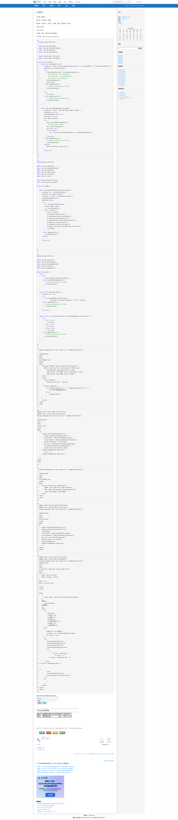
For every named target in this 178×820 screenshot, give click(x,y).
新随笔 (52, 5)
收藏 (110, 753)
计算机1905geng (45, 737)
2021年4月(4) (121, 83)
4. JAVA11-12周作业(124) (124, 97)
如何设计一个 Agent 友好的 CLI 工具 (46, 811)
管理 (73, 5)
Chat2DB (77, 2)
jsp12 (43, 749)
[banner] (37, 2)
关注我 (48, 732)
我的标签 (120, 62)
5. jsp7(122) (121, 99)
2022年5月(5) (121, 70)
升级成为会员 (105, 744)
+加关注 (38, 744)
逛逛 (62, 763)
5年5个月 (124, 18)
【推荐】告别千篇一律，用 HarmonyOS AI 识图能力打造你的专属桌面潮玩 (54, 770)
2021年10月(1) (122, 76)
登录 (57, 763)
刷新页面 (106, 761)
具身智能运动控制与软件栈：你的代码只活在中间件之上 (51, 803)
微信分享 (62, 732)
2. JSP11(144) (121, 94)
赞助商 (71, 2)
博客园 (36, 5)
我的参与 (120, 59)
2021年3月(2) (121, 85)
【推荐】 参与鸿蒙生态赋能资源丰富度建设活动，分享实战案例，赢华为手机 (55, 766)
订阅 (66, 5)
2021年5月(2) (121, 81)
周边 (49, 2)
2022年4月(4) (121, 71)
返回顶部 (111, 761)
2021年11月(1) (122, 75)
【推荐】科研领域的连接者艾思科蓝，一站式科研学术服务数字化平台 (53, 772)
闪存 (65, 2)
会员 (44, 2)
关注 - (47, 739)
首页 (44, 5)
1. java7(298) (121, 92)
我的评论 (120, 57)
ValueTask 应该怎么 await (43, 809)
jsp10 (43, 747)
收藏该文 (55, 732)
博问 (59, 2)
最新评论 (120, 61)
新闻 (54, 2)
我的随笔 (120, 56)
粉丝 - (43, 739)
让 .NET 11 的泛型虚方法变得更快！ (46, 805)
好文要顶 (42, 732)
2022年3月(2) (121, 73)
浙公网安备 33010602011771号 (83, 817)
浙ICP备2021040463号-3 (98, 817)
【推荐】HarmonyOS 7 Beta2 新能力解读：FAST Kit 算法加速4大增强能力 (54, 768)
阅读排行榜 (121, 88)
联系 (59, 5)
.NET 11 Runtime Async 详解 (44, 807)
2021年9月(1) (121, 78)
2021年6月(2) (121, 80)
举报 (113, 753)
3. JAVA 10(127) (122, 95)
